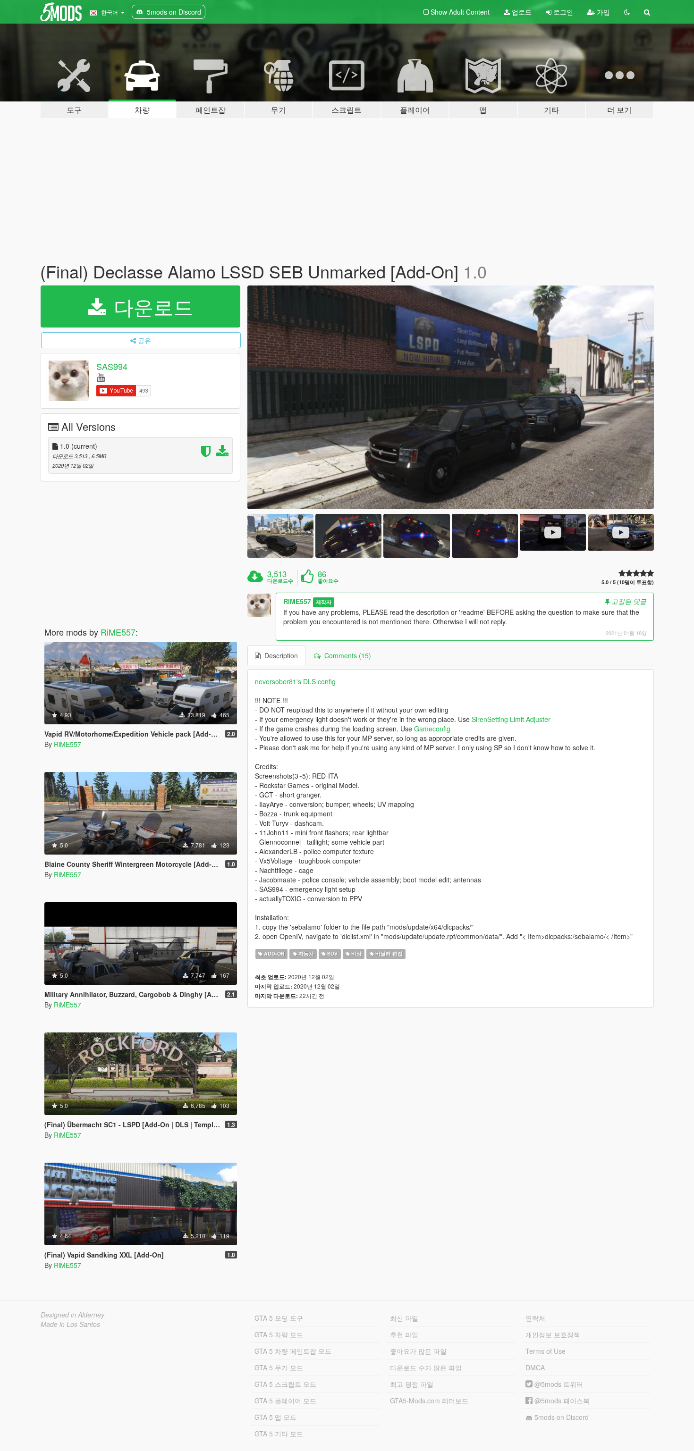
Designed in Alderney (72, 1314)
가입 (602, 12)
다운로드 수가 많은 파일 (426, 1367)
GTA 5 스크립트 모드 (285, 1384)
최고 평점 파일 (411, 1384)
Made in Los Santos (70, 1324)
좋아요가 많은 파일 (418, 1351)
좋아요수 (328, 581)
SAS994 (111, 366)
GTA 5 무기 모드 (278, 1367)
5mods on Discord (561, 1417)
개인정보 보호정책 (552, 1334)
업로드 (521, 12)
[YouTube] (100, 377)
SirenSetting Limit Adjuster (511, 719)
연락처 (535, 1318)
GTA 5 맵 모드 (275, 1417)
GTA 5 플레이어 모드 (285, 1400)
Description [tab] (279, 655)
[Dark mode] (627, 12)
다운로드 (150, 306)
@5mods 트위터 (558, 1384)
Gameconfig (432, 728)
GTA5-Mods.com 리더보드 (429, 1400)
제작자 (323, 601)
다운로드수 (280, 581)
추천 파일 (404, 1334)
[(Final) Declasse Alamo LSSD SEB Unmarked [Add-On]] (450, 397)
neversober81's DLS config (295, 681)
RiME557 (118, 632)
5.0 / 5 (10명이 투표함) (627, 582)
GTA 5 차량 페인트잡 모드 (292, 1351)
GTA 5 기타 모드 (278, 1433)
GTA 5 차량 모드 (278, 1334)
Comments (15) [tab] (346, 655)
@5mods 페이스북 (561, 1400)
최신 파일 (404, 1318)
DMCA (535, 1367)
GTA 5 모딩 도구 (278, 1318)
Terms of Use (545, 1351)
